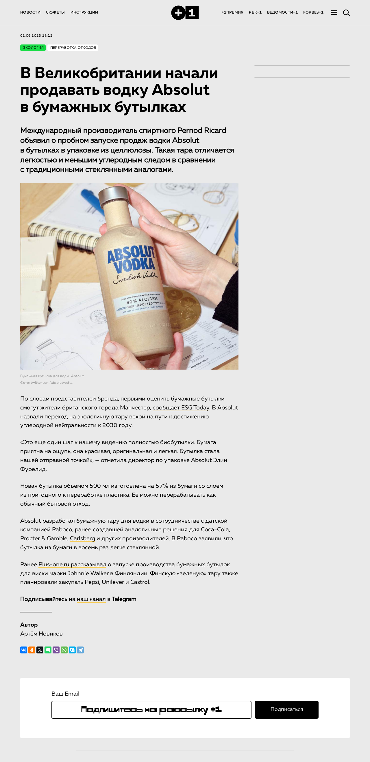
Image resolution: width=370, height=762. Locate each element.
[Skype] (72, 650)
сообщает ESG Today (181, 408)
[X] (39, 650)
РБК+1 (255, 12)
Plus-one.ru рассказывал (72, 564)
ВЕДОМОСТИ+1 (282, 12)
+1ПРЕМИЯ (232, 12)
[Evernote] (48, 650)
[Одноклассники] (31, 650)
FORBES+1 (313, 12)
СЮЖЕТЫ (55, 12)
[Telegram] (80, 650)
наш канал (91, 599)
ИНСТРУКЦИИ (84, 12)
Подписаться (287, 709)
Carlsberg (82, 538)
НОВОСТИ (30, 12)
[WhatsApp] (64, 650)
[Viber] (56, 650)
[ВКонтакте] (23, 650)
